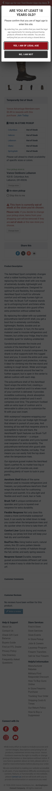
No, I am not (26, 54)
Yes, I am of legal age (26, 45)
